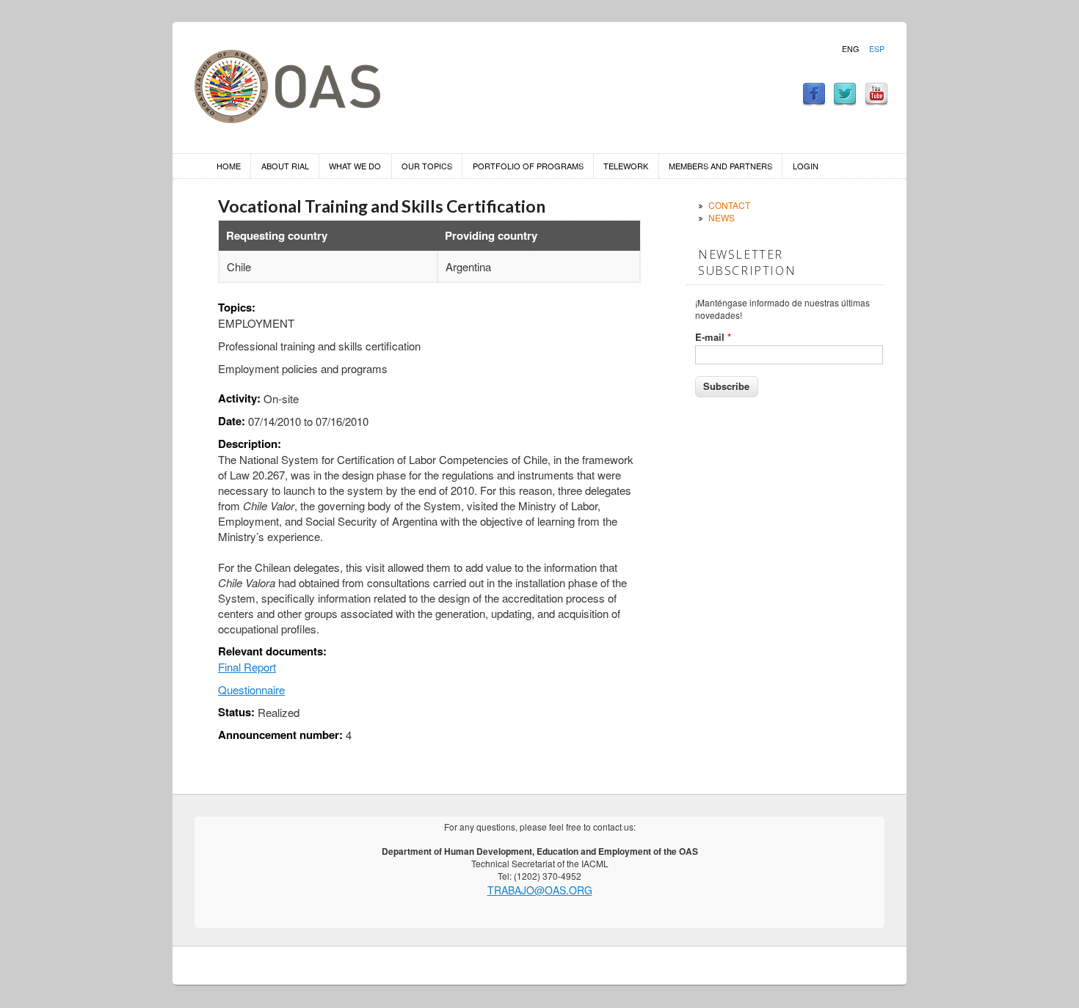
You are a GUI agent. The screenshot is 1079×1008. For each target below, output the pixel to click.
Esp (876, 49)
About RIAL (285, 166)
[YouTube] (876, 101)
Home (229, 166)
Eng (850, 49)
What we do (355, 166)
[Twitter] (845, 101)
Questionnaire (251, 689)
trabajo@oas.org (539, 890)
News (721, 217)
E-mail (713, 337)
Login (805, 166)
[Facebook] (814, 101)
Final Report (247, 666)
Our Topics (427, 166)
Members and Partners (720, 166)
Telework (625, 166)
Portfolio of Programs (528, 166)
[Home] (287, 118)
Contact (729, 205)
